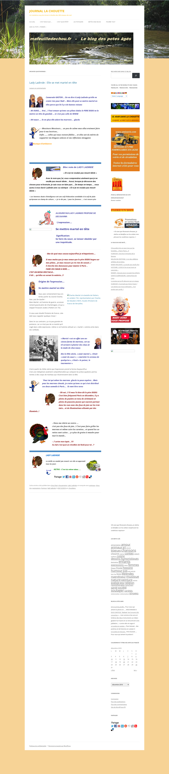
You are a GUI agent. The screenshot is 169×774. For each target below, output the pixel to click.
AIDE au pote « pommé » (37, 27)
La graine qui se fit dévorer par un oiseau (125, 281)
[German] (126, 93)
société (122, 587)
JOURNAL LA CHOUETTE (46, 11)
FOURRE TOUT (110, 22)
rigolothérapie (118, 585)
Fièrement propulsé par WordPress (59, 746)
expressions (36, 488)
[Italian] (121, 93)
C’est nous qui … (46, 22)
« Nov (113, 670)
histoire (128, 568)
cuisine (121, 556)
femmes (133, 565)
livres (119, 574)
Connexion (114, 699)
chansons (128, 550)
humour (44, 488)
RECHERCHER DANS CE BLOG (121, 71)
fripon (113, 568)
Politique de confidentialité (37, 746)
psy (122, 582)
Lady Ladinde (72, 485)
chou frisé (54, 485)
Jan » (135, 670)
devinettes (114, 562)
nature (116, 579)
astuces (128, 548)
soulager (117, 590)
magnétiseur (118, 576)
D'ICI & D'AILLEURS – (118, 607)
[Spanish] (114, 93)
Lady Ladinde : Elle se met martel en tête (53, 82)
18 (116, 662)
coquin (136, 554)
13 (124, 659)
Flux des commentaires (119, 704)
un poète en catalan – (118, 626)
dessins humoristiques (125, 558)
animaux (92, 485)
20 (124, 662)
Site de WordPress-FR (118, 707)
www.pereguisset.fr (117, 198)
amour (125, 544)
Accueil (32, 22)
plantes (135, 580)
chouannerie (62, 485)
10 (112, 659)
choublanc (72, 488)
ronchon (129, 585)
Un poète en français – (118, 632)
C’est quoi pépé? (63, 22)
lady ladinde (51, 488)
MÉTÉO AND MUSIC (94, 22)
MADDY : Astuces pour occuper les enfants (125, 273)
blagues (116, 550)
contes (129, 553)
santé (114, 587)
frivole (119, 568)
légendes (128, 573)
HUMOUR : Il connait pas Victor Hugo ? (124, 284)
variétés (128, 590)
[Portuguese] (123, 93)
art (124, 547)
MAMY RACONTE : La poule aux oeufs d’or (125, 265)
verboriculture (124, 594)
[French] (117, 93)
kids (125, 570)
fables (126, 565)
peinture (126, 580)
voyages (133, 593)
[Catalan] (112, 93)
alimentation (116, 545)
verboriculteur (115, 594)
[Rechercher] (136, 75)
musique (132, 576)
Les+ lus (113, 574)
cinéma (122, 554)
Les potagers (78, 22)
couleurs (113, 556)
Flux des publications (118, 702)
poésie (115, 582)
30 (136, 665)
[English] (119, 93)
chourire (115, 553)
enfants (124, 561)
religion (129, 582)
